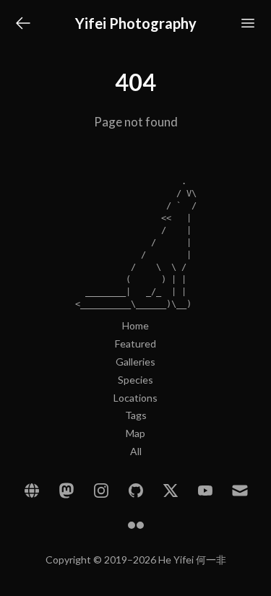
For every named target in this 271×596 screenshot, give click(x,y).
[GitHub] (136, 490)
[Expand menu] (248, 23)
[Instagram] (101, 490)
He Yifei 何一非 (192, 559)
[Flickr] (136, 525)
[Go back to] (23, 23)
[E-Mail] (240, 490)
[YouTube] (205, 490)
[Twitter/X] (170, 490)
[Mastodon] (66, 490)
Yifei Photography (136, 23)
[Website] (31, 490)
